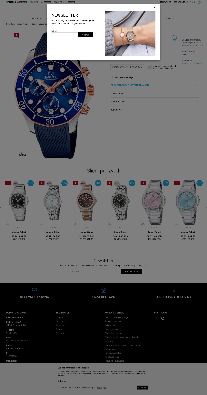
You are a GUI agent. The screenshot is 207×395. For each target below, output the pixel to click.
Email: (54, 31)
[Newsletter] (130, 33)
